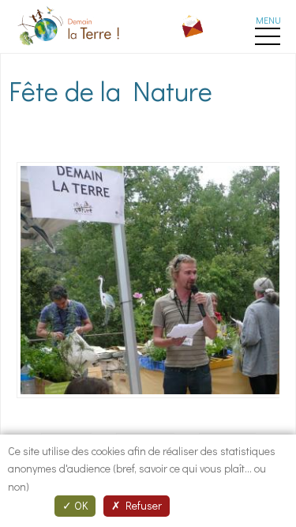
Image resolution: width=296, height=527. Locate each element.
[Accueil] (70, 47)
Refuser (141, 505)
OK (80, 505)
